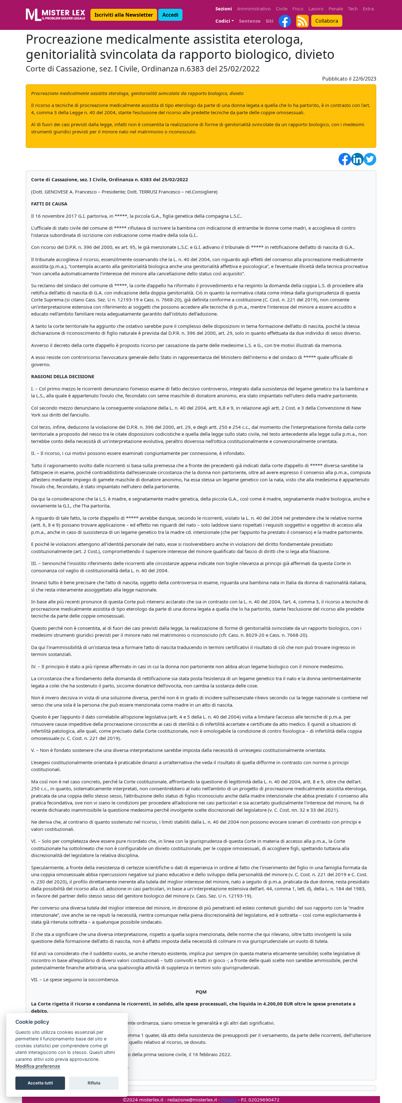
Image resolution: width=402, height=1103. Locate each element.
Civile (281, 8)
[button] (123, 15)
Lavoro (315, 8)
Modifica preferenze (37, 1066)
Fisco (297, 8)
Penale (336, 8)
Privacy (229, 1099)
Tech (353, 8)
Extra (368, 8)
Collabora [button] (326, 20)
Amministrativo (254, 8)
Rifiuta (94, 1082)
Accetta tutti (40, 1082)
